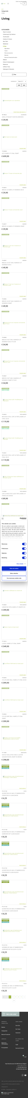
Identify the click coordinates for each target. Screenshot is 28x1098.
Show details (20, 563)
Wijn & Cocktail (7, 32)
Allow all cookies (14, 568)
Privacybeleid (4, 1047)
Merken (3, 1027)
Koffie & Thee (6, 67)
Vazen (6, 50)
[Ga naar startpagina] (3, 3)
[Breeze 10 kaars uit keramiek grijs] (14, 173)
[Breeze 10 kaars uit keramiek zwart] (14, 210)
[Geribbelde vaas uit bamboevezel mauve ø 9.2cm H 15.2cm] (14, 969)
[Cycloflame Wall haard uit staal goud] (14, 663)
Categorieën (4, 11)
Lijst (24, 85)
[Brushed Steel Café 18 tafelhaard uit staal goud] (14, 400)
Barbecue (5, 64)
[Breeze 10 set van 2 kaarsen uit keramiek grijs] (14, 246)
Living (2, 13)
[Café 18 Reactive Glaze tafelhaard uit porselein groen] (14, 477)
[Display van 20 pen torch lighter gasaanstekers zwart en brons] (14, 738)
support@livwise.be (22, 1065)
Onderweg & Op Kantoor (9, 34)
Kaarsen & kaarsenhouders (10, 57)
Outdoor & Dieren (7, 39)
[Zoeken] (21, 3)
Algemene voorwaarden (4, 1043)
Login (17, 1044)
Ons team (18, 1029)
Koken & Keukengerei (8, 62)
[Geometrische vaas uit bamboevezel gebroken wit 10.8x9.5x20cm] (14, 815)
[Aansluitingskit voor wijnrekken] (14, 100)
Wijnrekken (7, 48)
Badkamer (5, 44)
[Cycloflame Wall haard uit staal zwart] (14, 700)
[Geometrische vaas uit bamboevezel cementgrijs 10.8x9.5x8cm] (14, 777)
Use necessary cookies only (14, 578)
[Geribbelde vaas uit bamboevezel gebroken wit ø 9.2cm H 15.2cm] (14, 931)
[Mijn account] (25, 3)
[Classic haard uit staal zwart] (14, 627)
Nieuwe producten (5, 1034)
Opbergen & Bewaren (8, 69)
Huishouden (6, 36)
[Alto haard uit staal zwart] (14, 137)
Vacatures (18, 1032)
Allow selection (14, 573)
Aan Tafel (5, 41)
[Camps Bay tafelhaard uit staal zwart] (14, 515)
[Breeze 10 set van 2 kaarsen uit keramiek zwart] (14, 284)
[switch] (24, 548)
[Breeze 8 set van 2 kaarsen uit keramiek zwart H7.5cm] (14, 361)
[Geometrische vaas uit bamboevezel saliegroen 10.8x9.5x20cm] (14, 892)
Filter (14, 74)
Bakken (5, 59)
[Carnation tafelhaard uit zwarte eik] (14, 590)
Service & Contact (20, 1048)
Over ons (18, 1025)
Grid (19, 85)
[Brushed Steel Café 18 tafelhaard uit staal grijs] (14, 438)
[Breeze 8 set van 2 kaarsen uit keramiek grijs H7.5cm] (14, 323)
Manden (6, 55)
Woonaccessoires (8, 53)
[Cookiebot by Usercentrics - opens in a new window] (20, 519)
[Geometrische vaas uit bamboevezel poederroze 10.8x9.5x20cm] (14, 854)
